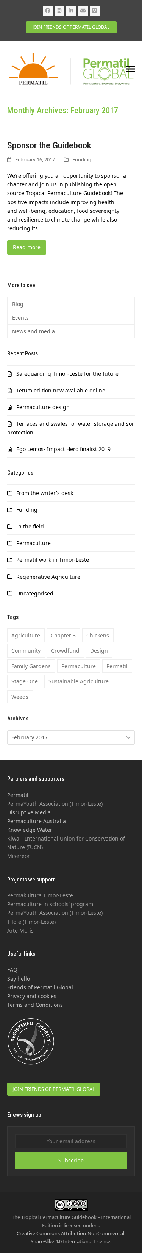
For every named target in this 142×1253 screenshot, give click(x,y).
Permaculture (33, 543)
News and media (33, 331)
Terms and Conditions (35, 1004)
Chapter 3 (63, 635)
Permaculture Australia (36, 821)
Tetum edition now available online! (61, 390)
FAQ (12, 969)
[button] (130, 69)
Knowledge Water (29, 829)
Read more (27, 247)
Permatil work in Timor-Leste (52, 559)
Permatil (117, 666)
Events (20, 317)
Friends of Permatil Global (40, 987)
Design (99, 650)
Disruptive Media (29, 812)
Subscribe (71, 1160)
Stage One (24, 681)
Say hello (18, 978)
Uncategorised (34, 593)
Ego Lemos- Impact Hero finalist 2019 (63, 449)
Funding (81, 159)
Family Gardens (31, 666)
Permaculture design (43, 407)
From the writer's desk (44, 493)
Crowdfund (65, 650)
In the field (30, 526)
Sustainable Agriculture (78, 681)
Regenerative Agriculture (48, 576)
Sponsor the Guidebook (49, 145)
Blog (17, 304)
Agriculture (25, 635)
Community (26, 650)
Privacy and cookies (31, 996)
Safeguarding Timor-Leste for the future (67, 373)
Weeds (19, 696)
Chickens (97, 635)
